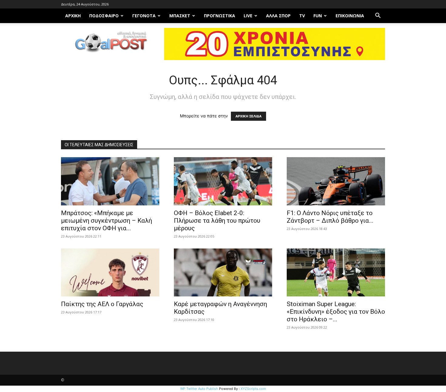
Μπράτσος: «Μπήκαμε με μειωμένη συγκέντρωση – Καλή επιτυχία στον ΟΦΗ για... (106, 220)
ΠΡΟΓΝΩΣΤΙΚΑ (219, 16)
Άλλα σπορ (278, 16)
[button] (377, 16)
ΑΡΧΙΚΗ (73, 16)
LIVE (248, 16)
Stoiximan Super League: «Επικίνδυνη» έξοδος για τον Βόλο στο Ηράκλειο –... (336, 311)
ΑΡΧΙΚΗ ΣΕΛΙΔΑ (248, 116)
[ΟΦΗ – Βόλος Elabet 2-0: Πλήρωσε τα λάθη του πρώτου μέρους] (223, 181)
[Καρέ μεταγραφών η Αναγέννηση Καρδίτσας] (223, 272)
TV (302, 16)
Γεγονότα (144, 16)
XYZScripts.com (253, 389)
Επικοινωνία (350, 16)
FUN (317, 16)
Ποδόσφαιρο (104, 16)
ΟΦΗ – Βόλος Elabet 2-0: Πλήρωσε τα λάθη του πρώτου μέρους (217, 220)
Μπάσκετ (179, 16)
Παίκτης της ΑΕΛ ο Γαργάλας (102, 304)
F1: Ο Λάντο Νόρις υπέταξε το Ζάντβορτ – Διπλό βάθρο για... (330, 216)
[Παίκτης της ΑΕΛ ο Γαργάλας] (110, 272)
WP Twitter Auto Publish (199, 389)
